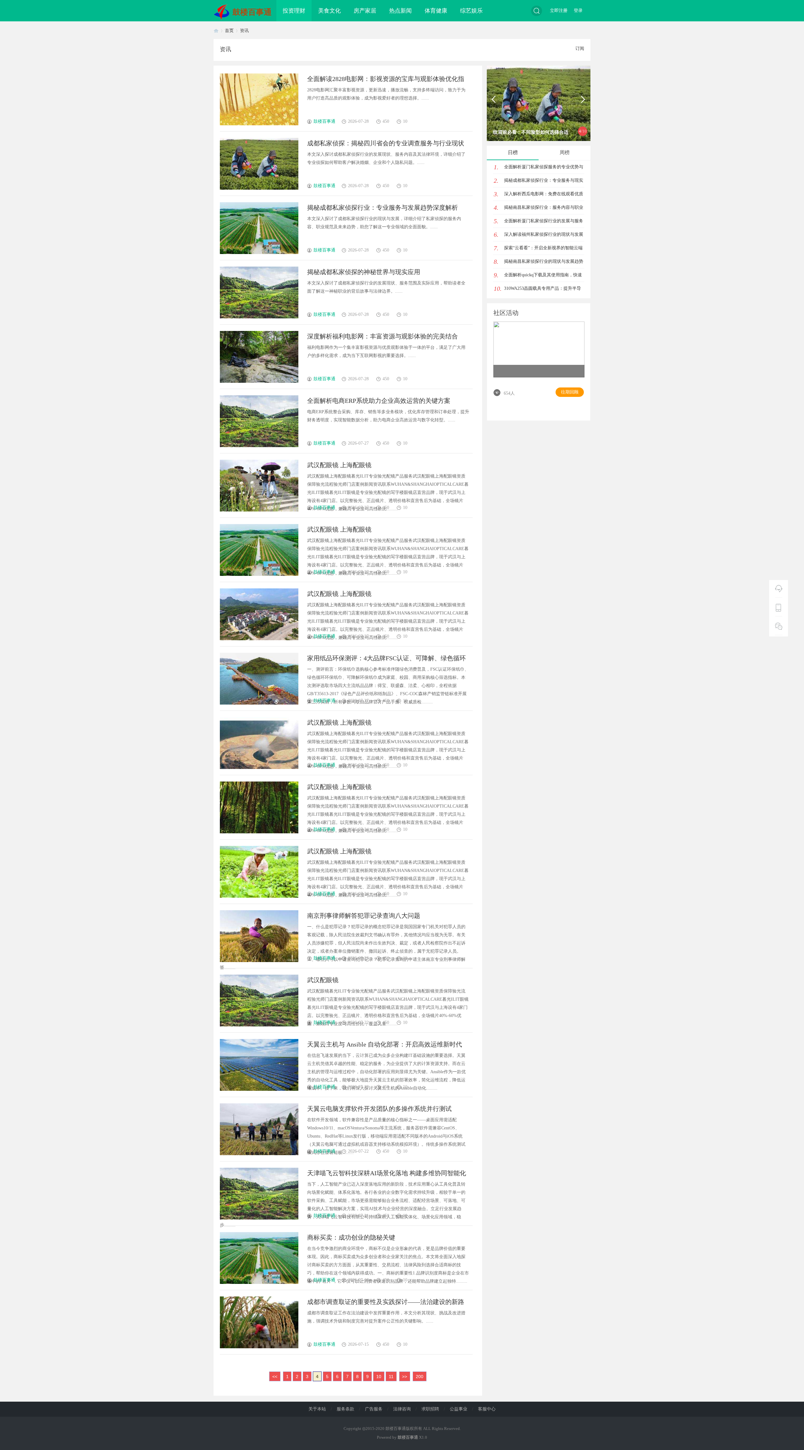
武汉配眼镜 (323, 980)
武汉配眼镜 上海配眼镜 (339, 465)
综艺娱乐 (471, 11)
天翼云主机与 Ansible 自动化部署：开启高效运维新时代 (384, 1044)
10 (378, 1376)
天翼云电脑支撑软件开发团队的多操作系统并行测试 (379, 1108)
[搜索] (536, 11)
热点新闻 (400, 11)
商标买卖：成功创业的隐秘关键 (351, 1237)
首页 (216, 30)
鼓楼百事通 (252, 12)
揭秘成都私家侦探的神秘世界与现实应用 (363, 271)
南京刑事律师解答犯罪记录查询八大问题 (363, 915)
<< (274, 1376)
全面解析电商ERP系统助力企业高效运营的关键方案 (378, 400)
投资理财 (294, 11)
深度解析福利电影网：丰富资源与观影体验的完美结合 (382, 336)
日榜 (513, 152)
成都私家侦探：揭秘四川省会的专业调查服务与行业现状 (385, 143)
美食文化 (329, 11)
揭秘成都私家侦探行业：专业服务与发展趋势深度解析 (382, 207)
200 (419, 1376)
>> (404, 1376)
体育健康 (436, 11)
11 (391, 1376)
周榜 (565, 152)
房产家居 (365, 11)
